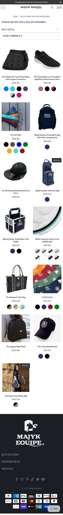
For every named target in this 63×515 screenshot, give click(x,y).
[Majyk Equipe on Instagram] (22, 479)
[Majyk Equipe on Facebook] (17, 479)
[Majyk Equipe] (31, 7)
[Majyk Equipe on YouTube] (43, 479)
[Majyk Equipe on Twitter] (38, 479)
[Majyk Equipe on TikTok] (32, 479)
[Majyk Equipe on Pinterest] (27, 479)
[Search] (52, 7)
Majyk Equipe (35, 488)
